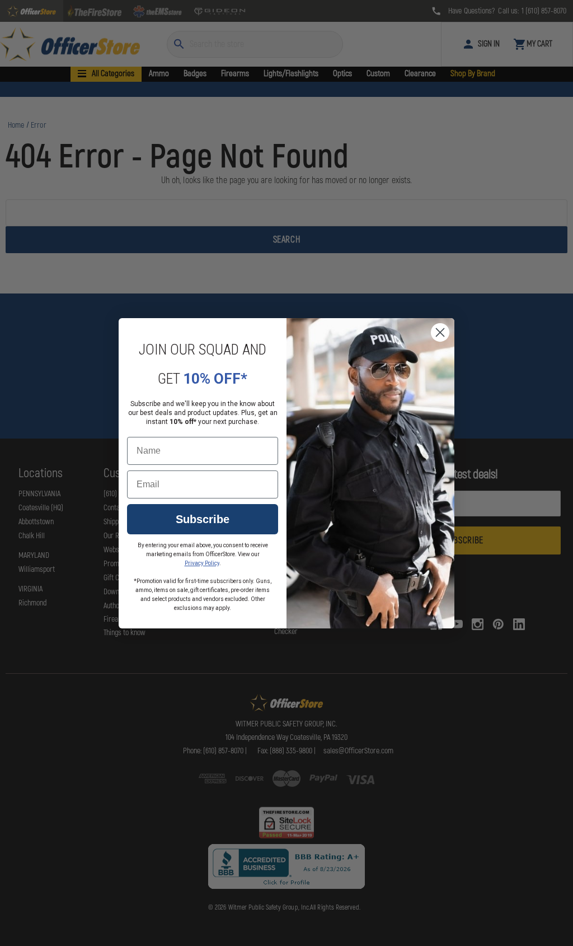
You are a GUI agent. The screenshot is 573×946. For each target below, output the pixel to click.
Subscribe (202, 519)
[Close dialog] (440, 332)
